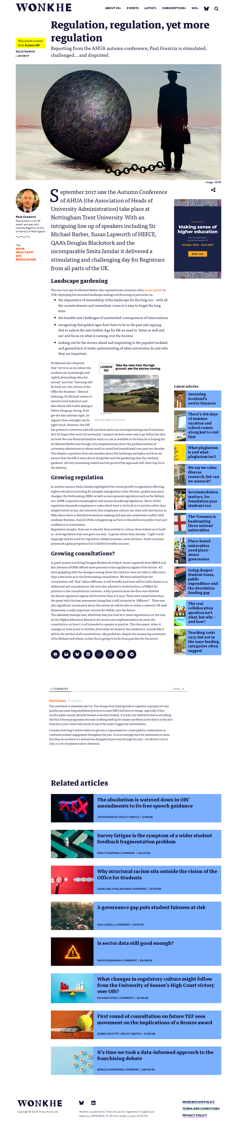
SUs (194, 8)
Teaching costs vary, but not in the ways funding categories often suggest (203, 642)
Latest (150, 8)
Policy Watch (129, 817)
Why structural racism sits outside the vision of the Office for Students (157, 874)
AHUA (20, 249)
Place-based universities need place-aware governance (199, 550)
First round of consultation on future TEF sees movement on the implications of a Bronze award (154, 1019)
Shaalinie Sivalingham (114, 889)
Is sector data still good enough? (135, 943)
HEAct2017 (25, 252)
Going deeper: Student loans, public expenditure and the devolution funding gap (203, 581)
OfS (19, 256)
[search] (216, 8)
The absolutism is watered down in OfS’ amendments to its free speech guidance (145, 803)
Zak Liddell (106, 924)
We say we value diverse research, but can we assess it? (203, 474)
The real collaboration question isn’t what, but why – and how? (202, 613)
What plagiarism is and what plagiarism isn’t (203, 452)
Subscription (173, 8)
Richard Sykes (107, 998)
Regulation (26, 259)
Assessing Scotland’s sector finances (202, 398)
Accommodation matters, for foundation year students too (203, 499)
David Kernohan (109, 960)
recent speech (153, 289)
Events (133, 8)
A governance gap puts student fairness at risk (151, 907)
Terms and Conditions (201, 1108)
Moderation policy (198, 1102)
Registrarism (25, 51)
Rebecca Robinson (110, 1069)
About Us (112, 8)
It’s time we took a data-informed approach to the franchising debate (155, 1055)
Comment (128, 853)
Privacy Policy (194, 1115)
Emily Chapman (108, 853)
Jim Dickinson (107, 817)
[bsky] (206, 8)
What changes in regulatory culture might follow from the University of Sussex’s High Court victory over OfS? (155, 985)
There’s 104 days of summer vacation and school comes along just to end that (203, 425)
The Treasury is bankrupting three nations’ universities (202, 523)
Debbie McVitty (108, 1033)
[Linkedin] (92, 1102)
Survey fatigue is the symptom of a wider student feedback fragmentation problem (154, 838)
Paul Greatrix (26, 217)
